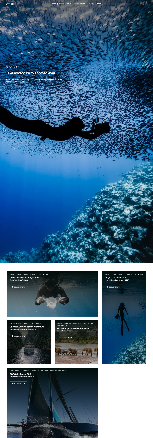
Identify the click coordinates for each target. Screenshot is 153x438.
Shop (54, 4)
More (99, 4)
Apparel (69, 4)
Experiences (79, 4)
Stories (92, 4)
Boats (61, 4)
